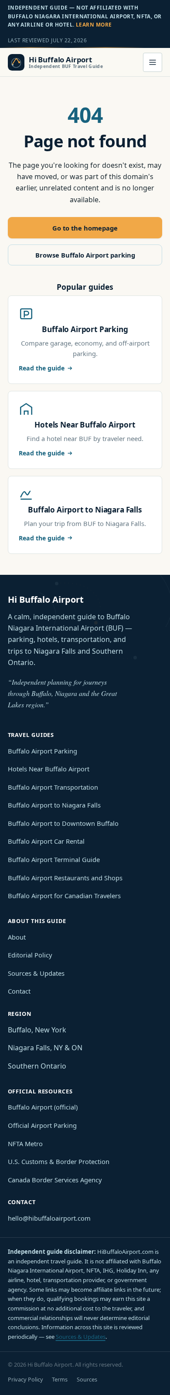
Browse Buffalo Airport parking (85, 255)
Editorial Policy (30, 954)
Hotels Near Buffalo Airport (48, 768)
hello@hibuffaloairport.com (49, 1218)
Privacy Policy (25, 1379)
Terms (60, 1379)
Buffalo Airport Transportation (53, 787)
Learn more (94, 24)
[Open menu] (152, 62)
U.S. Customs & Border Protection (58, 1161)
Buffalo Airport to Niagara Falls (54, 805)
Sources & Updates (36, 973)
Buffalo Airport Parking (42, 751)
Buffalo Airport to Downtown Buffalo (63, 823)
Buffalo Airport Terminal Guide (54, 859)
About (17, 937)
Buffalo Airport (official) (43, 1107)
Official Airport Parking (42, 1125)
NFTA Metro (25, 1143)
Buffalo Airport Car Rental (46, 841)
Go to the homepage (85, 228)
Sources (87, 1379)
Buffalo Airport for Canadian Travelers (64, 895)
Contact (19, 991)
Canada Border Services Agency (55, 1179)
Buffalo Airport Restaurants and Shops (65, 877)
